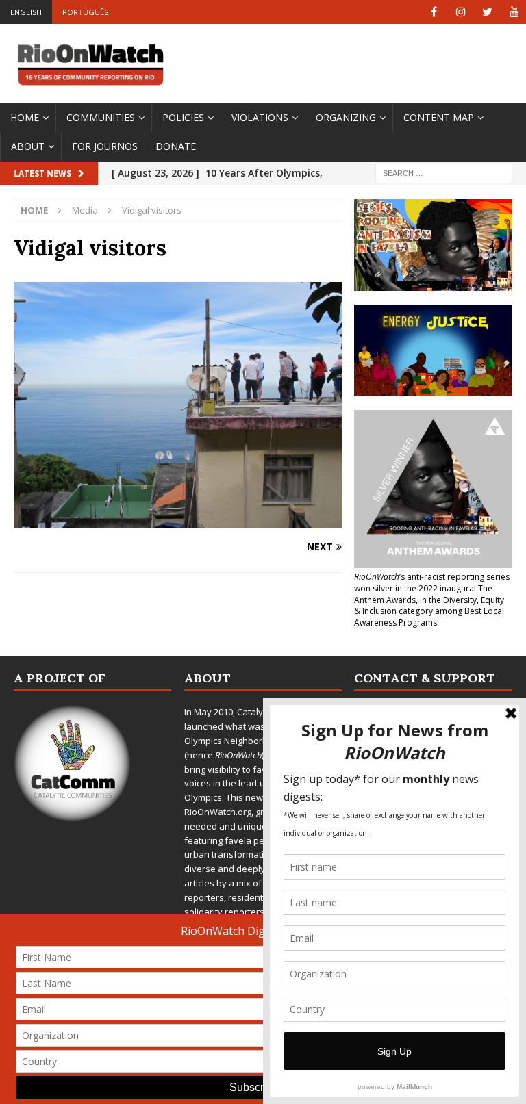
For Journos (105, 146)
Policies (183, 117)
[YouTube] (514, 12)
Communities (100, 117)
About (28, 146)
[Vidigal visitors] (178, 519)
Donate (175, 146)
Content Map (438, 117)
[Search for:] (443, 172)
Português (85, 12)
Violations (259, 117)
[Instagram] (461, 12)
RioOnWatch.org (217, 812)
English (26, 12)
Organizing (346, 117)
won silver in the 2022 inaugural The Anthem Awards (423, 594)
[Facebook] (434, 12)
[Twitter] (487, 12)
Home (24, 117)
